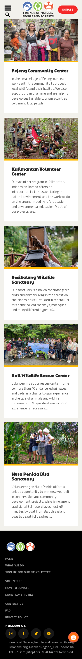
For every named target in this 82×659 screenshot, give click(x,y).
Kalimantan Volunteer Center (36, 171)
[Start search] (7, 14)
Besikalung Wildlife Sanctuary (33, 279)
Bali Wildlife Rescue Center (40, 375)
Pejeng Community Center (40, 70)
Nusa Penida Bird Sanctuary (30, 476)
